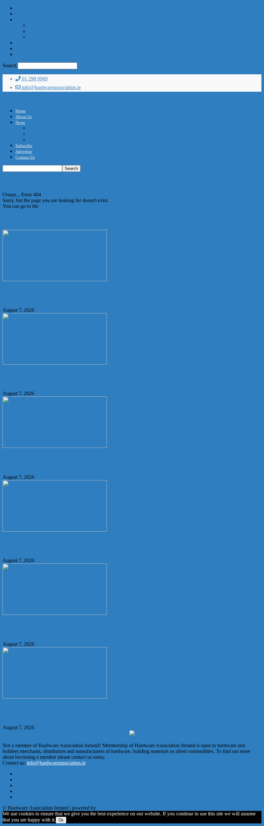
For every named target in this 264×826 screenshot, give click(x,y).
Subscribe (25, 42)
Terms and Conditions (37, 791)
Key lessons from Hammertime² (44, 714)
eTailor (104, 808)
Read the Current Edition (53, 31)
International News (22, 285)
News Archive (43, 25)
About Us (25, 13)
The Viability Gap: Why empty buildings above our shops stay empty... (96, 464)
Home (21, 8)
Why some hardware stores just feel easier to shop (68, 381)
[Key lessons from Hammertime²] (55, 697)
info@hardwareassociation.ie (51, 87)
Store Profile (15, 535)
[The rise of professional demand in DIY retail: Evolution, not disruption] (55, 613)
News (21, 19)
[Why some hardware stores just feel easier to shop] (55, 363)
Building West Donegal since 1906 (47, 548)
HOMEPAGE (54, 206)
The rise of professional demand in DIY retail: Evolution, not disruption (97, 631)
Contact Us (26, 54)
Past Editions (41, 37)
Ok (61, 820)
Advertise (25, 48)
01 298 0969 (34, 78)
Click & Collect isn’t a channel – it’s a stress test (65, 297)
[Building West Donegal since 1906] (55, 530)
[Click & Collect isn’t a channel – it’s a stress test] (55, 279)
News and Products (22, 368)
